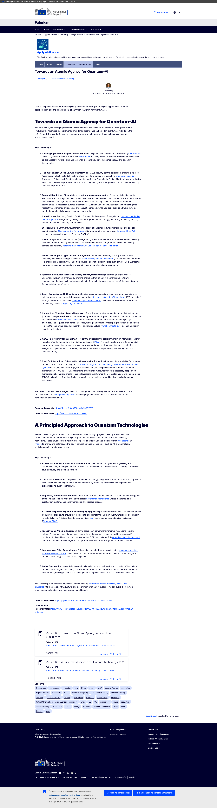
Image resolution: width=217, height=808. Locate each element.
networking (78, 697)
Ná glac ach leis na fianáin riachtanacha (154, 793)
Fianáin (84, 777)
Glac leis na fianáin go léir (118, 793)
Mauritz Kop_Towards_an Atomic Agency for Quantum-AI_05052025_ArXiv (81, 645)
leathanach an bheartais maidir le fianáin (65, 795)
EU (90, 702)
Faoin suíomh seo (70, 777)
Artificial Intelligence (101, 706)
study (48, 711)
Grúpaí (46, 29)
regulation (125, 702)
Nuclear (39, 711)
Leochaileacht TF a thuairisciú (47, 777)
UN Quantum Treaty (100, 692)
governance (54, 688)
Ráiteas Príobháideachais (158, 734)
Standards (56, 692)
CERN (115, 706)
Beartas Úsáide (97, 29)
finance (68, 706)
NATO (66, 692)
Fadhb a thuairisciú (118, 734)
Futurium (42, 22)
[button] (42, 78)
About (49, 64)
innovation (67, 688)
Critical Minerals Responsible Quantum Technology (56, 702)
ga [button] (178, 12)
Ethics (83, 688)
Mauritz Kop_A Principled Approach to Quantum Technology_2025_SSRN (80, 670)
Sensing (67, 697)
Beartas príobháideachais (101, 777)
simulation (90, 697)
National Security (118, 692)
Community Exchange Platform (71, 35)
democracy (105, 702)
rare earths (115, 697)
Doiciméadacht (59, 29)
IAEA (100, 688)
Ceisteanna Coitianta (78, 29)
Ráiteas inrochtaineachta (158, 739)
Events (59, 64)
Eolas (37, 29)
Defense (86, 706)
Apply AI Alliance (50, 35)
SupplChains (102, 697)
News (98, 64)
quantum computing (80, 692)
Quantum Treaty (42, 706)
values (115, 702)
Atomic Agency (111, 688)
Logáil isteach (162, 12)
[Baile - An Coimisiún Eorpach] (53, 11)
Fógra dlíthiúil (120, 777)
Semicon (39, 697)
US (95, 702)
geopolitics (125, 688)
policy (92, 688)
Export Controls (42, 692)
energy (77, 706)
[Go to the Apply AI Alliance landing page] (42, 50)
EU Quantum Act (53, 697)
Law (76, 688)
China (83, 702)
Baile (41, 64)
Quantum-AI (41, 688)
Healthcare (57, 706)
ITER (123, 706)
